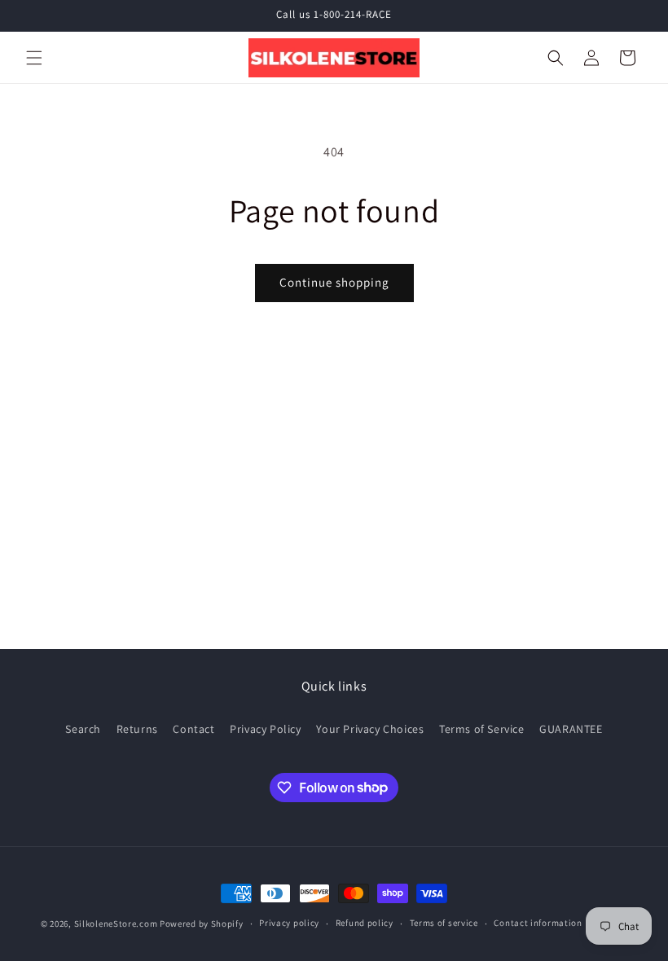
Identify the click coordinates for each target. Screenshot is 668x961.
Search (83, 729)
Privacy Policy (265, 729)
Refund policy (364, 922)
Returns (137, 729)
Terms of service (444, 922)
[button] (34, 58)
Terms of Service (482, 729)
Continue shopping (334, 282)
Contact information (538, 922)
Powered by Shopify (202, 923)
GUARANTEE (570, 729)
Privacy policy (289, 922)
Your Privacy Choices (370, 729)
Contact (193, 729)
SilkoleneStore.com (116, 923)
